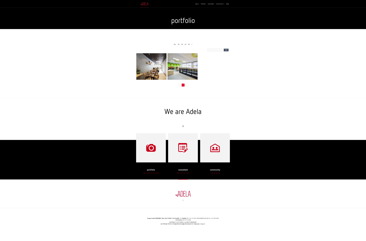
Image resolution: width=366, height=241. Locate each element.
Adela (143, 4)
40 (185, 44)
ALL (175, 44)
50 (189, 44)
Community (219, 4)
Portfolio (203, 4)
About (197, 4)
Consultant (211, 4)
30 (182, 44)
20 (178, 44)
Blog (227, 4)
